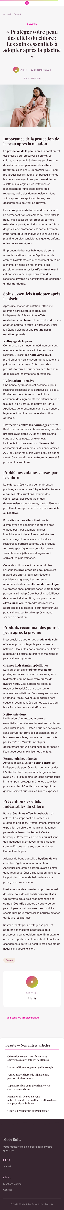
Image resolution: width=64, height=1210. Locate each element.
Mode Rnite (12, 1139)
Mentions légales (12, 1183)
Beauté (17, 14)
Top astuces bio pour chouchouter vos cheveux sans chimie (28, 1087)
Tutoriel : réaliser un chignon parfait (28, 1110)
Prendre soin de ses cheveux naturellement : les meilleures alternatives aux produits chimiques (31, 1100)
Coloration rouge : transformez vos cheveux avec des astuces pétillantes (28, 1058)
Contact (7, 1189)
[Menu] (37, 3)
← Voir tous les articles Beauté (21, 1017)
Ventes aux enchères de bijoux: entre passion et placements (28, 1076)
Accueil (7, 14)
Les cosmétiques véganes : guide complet (30, 1067)
